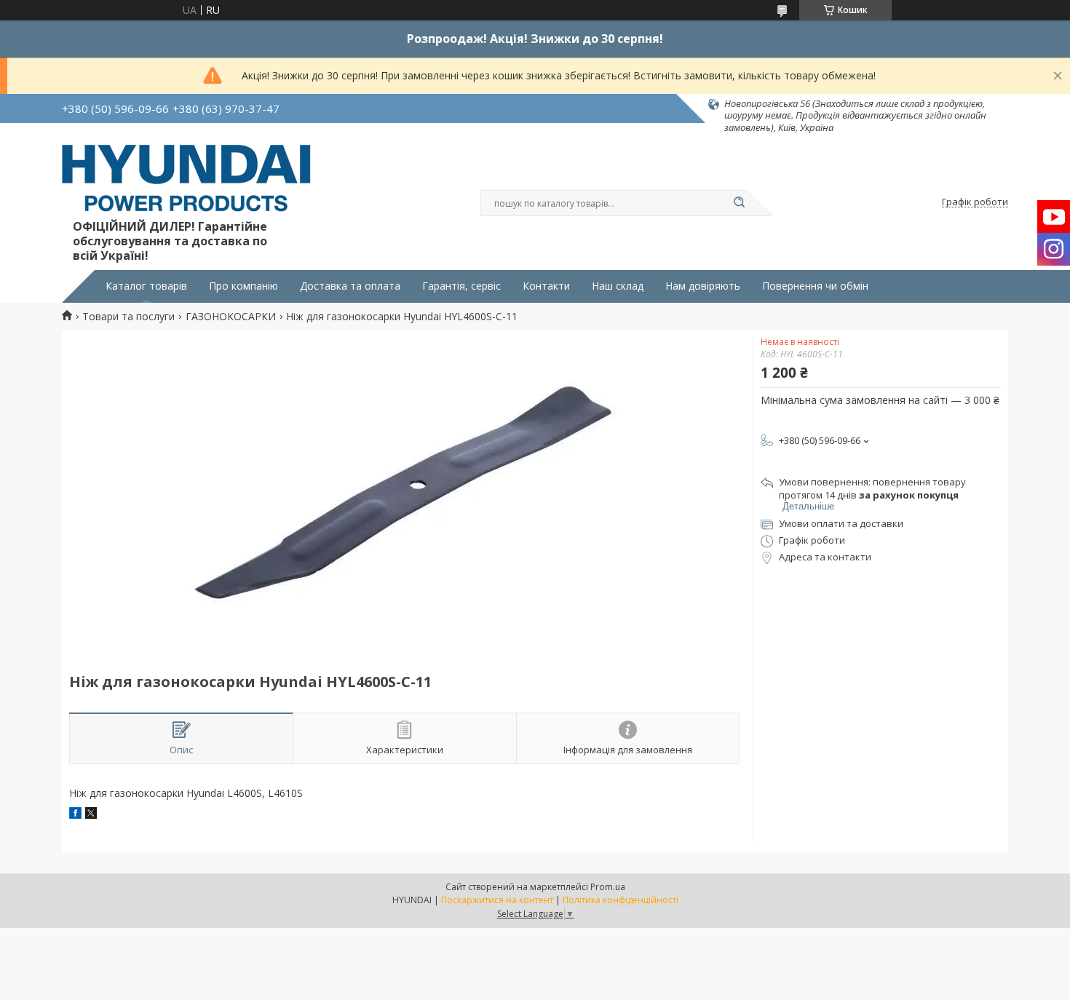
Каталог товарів (146, 286)
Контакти (546, 286)
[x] (91, 815)
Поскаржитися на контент (497, 900)
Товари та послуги (128, 316)
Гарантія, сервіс (461, 286)
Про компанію (243, 286)
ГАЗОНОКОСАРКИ (231, 316)
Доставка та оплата (350, 286)
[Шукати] (738, 203)
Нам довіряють (702, 286)
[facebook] (75, 815)
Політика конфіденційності (620, 900)
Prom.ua (607, 887)
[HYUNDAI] (186, 180)
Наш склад (617, 286)
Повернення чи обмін (815, 286)
